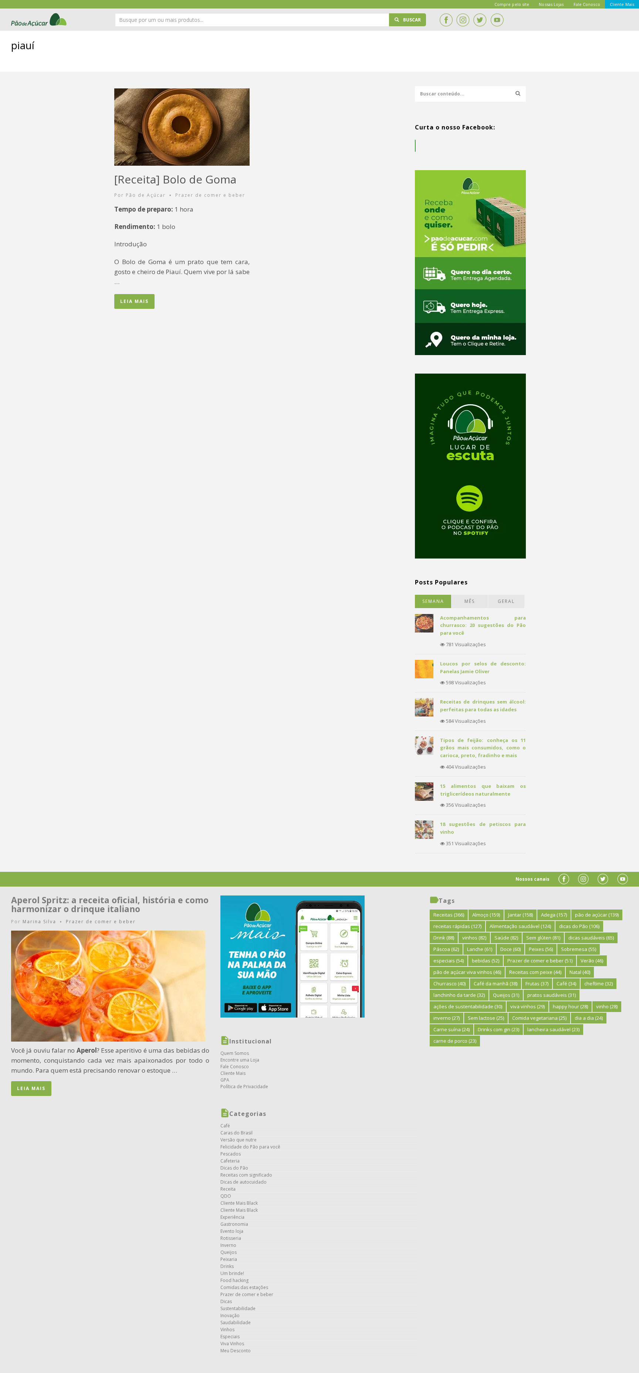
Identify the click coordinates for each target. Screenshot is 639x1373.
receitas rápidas (457, 926)
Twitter (480, 20)
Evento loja (231, 1231)
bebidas (485, 960)
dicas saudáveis (591, 937)
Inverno (228, 1245)
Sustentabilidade (238, 1308)
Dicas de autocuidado (243, 1182)
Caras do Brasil (236, 1133)
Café (225, 1126)
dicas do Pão (579, 926)
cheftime (598, 983)
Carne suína (451, 1029)
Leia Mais (134, 301)
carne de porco (454, 1041)
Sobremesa (578, 949)
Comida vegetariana (539, 1018)
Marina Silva (39, 921)
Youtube (497, 20)
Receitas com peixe (535, 972)
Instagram (463, 20)
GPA (224, 1080)
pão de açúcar (597, 914)
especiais (448, 960)
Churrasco (449, 983)
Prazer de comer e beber (210, 195)
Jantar (520, 914)
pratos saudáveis (551, 995)
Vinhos (227, 1329)
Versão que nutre (238, 1140)
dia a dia (589, 1018)
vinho (607, 1006)
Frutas (536, 983)
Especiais (230, 1336)
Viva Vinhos (232, 1343)
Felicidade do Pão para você (250, 1147)
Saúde (506, 937)
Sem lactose (486, 1018)
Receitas (448, 914)
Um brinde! (232, 1273)
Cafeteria (230, 1161)
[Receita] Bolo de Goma (175, 179)
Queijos (228, 1252)
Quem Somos (234, 1053)
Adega (554, 914)
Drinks (227, 1266)
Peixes (541, 949)
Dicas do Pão (234, 1168)
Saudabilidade (235, 1322)
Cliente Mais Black (239, 1203)
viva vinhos (527, 1006)
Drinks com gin (498, 1029)
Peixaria (228, 1259)
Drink (443, 937)
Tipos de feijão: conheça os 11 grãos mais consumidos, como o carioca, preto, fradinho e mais (483, 748)
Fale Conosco (234, 1066)
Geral (506, 601)
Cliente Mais (233, 1073)
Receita (228, 1189)
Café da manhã (495, 983)
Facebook (446, 20)
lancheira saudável (553, 1029)
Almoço (486, 914)
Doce (510, 949)
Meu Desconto (235, 1350)
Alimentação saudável (520, 926)
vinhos (474, 937)
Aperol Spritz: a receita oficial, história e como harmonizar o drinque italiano (110, 904)
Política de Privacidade (244, 1086)
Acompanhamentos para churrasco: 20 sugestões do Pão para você (483, 625)
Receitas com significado (246, 1175)
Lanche (479, 949)
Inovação (230, 1315)
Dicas (226, 1301)
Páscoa (446, 949)
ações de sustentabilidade (467, 1006)
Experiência (232, 1217)
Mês (469, 601)
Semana (433, 601)
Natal (579, 972)
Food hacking (234, 1280)
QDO (225, 1196)
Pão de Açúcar (39, 20)
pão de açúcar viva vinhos (467, 972)
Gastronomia (234, 1224)
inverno (446, 1018)
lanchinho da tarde (459, 995)
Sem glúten (543, 937)
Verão (592, 960)
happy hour (570, 1006)
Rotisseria (230, 1238)
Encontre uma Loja (239, 1060)
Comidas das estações (244, 1287)
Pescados (230, 1154)
